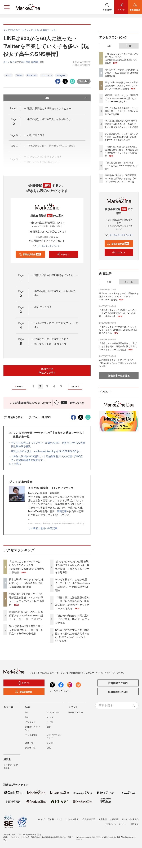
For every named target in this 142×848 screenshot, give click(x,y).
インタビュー (53, 712)
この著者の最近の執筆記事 (42, 528)
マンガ (8, 75)
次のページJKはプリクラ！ (47, 370)
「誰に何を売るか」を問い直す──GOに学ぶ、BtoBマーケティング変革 (72, 619)
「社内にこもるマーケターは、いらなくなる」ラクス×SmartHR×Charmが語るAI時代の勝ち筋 (26, 567)
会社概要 (114, 819)
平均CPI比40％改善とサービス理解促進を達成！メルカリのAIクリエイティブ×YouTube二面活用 (26, 599)
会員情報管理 (88, 819)
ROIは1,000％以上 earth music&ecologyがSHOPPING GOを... (46, 451)
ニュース (129, 281)
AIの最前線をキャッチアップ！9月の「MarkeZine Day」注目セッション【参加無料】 (117, 362)
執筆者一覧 (30, 747)
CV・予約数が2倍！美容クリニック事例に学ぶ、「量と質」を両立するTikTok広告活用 (26, 629)
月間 (129, 45)
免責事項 (102, 819)
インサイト (30, 721)
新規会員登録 (31, 254)
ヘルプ (41, 819)
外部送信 (134, 824)
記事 (109, 281)
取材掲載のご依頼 (118, 691)
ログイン (65, 254)
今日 (109, 45)
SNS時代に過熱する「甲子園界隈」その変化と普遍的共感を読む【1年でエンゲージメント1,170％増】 (72, 635)
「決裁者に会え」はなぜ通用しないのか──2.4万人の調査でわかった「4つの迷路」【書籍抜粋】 (118, 313)
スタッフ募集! (72, 819)
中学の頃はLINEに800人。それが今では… (50, 119)
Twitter (19, 75)
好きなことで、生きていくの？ (51, 339)
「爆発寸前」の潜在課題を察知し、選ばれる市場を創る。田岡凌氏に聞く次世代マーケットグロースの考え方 (72, 603)
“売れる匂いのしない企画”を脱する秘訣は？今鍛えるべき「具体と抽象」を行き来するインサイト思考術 (72, 567)
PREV (20, 386)
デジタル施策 (31, 734)
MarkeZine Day (75, 712)
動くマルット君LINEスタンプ (50, 344)
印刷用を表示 (15, 417)
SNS (49, 747)
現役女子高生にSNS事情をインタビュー (49, 108)
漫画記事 (62, 511)
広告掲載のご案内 (118, 683)
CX (26, 717)
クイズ (50, 721)
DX (26, 712)
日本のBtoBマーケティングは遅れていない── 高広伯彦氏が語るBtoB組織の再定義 (26, 583)
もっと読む (15, 463)
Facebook (32, 75)
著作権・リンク (55, 819)
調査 (49, 726)
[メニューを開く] (7, 7)
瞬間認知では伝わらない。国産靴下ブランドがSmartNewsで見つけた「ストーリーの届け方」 (26, 615)
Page (14, 108)
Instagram (61, 75)
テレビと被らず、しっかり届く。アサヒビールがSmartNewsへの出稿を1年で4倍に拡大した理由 (72, 585)
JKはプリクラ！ (36, 135)
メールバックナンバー (49, 246)
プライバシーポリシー (116, 824)
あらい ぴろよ (9, 61)
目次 (47, 98)
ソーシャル (46, 75)
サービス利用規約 (130, 819)
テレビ (50, 742)
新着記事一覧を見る (119, 375)
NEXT (74, 386)
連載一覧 (29, 742)
